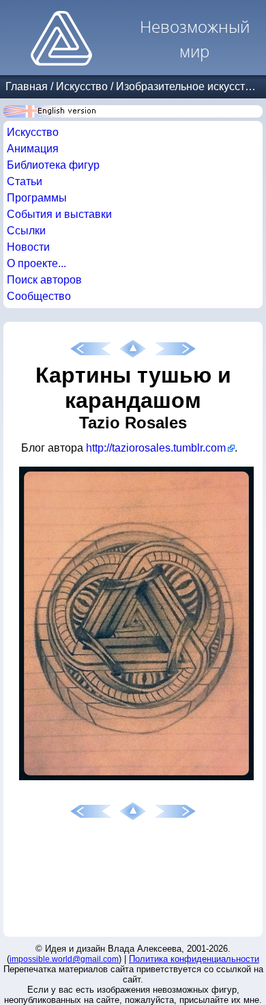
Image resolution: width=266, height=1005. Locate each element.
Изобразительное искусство (186, 86)
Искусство (82, 86)
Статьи (24, 181)
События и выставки (59, 214)
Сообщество (39, 296)
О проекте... (36, 263)
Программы (37, 198)
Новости (28, 247)
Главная (26, 86)
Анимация (33, 148)
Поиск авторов (44, 280)
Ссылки (26, 230)
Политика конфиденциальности (194, 959)
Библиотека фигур (53, 165)
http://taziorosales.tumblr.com (156, 448)
